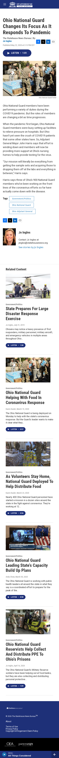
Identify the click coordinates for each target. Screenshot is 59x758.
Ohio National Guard (21, 205)
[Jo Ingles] (9, 236)
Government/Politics (21, 199)
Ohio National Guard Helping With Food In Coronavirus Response (25, 397)
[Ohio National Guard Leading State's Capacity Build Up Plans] (28, 537)
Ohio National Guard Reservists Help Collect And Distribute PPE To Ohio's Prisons (26, 652)
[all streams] (55, 754)
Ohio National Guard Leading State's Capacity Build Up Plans (27, 565)
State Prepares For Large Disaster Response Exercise (27, 313)
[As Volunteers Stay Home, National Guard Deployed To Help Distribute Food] (28, 454)
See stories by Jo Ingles (31, 247)
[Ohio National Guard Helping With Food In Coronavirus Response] (28, 370)
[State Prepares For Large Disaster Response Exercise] (28, 286)
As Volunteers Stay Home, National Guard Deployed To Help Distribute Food (29, 481)
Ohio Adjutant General (22, 211)
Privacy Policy (12, 729)
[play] (4, 754)
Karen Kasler (11, 409)
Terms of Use (12, 727)
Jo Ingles (7, 41)
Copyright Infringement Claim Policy (22, 731)
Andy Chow (10, 577)
